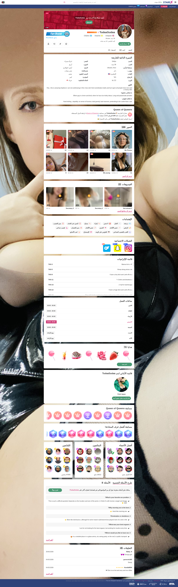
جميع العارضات (172, 6)
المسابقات (142, 6)
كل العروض (150, 6)
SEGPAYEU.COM (139, 580)
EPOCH (146, 580)
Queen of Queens (92, 113)
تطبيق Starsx (132, 6)
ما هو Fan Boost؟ (51, 37)
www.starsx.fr (157, 580)
